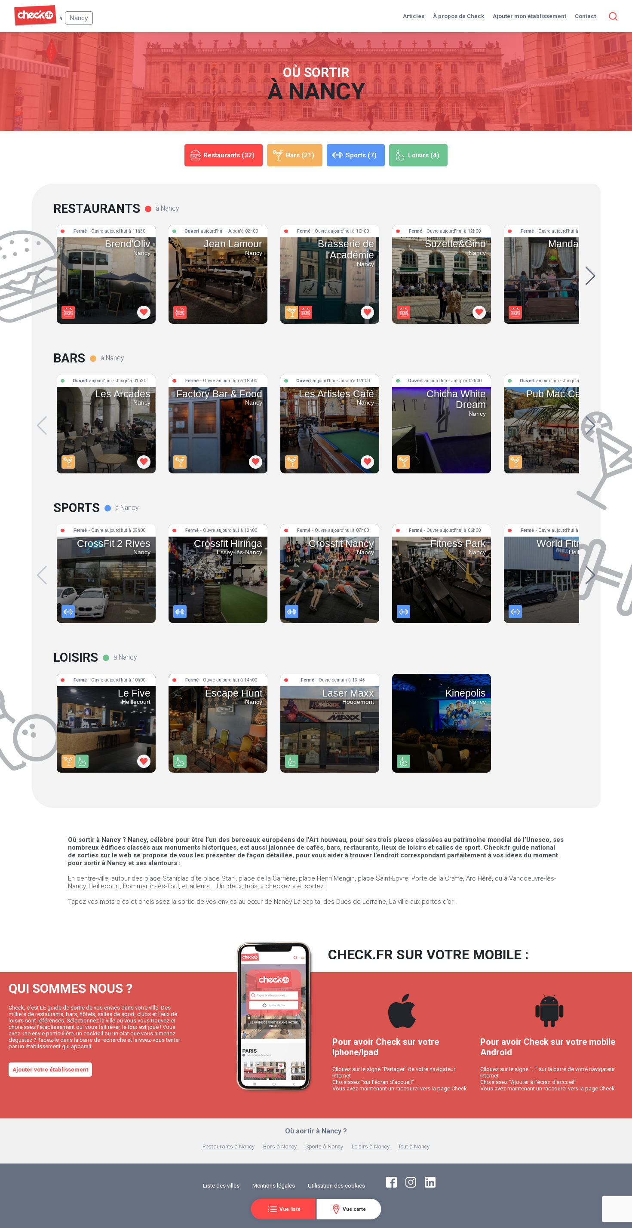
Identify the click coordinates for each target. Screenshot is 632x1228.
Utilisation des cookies (336, 1185)
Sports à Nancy (324, 1146)
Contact (585, 16)
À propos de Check (458, 16)
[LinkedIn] (430, 1185)
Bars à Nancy (280, 1146)
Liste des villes (221, 1185)
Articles (413, 16)
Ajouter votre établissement (50, 1069)
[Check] (35, 24)
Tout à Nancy (414, 1146)
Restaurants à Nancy (228, 1146)
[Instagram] (410, 1185)
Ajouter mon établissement (529, 16)
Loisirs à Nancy (371, 1146)
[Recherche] (611, 16)
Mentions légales (273, 1185)
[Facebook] (391, 1185)
